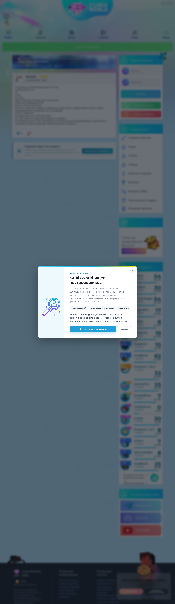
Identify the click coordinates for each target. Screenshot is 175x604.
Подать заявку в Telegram (95, 329)
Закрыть (124, 329)
